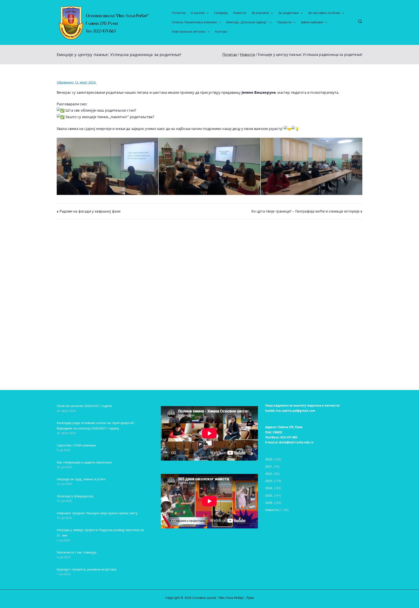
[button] (206, 13)
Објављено (76, 82)
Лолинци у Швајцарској (75, 496)
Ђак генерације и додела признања (84, 462)
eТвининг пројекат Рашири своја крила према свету (97, 513)
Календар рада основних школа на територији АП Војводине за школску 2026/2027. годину (95, 425)
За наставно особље (324, 13)
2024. (269, 488)
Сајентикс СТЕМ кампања (76, 445)
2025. (269, 495)
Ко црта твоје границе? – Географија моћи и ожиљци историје (305, 211)
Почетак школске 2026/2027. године (84, 406)
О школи (197, 13)
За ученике (260, 13)
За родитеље (288, 13)
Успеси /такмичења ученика (194, 22)
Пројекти (284, 22)
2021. (269, 466)
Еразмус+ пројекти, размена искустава (87, 569)
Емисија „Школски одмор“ (247, 22)
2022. (269, 474)
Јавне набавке (312, 22)
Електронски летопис (189, 32)
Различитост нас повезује (76, 552)
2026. (269, 503)
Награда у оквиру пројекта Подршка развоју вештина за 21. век (100, 532)
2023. (269, 481)
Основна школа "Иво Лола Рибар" (218, 598)
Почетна (178, 13)
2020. (269, 459)
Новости (239, 13)
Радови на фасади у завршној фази (90, 211)
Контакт (221, 32)
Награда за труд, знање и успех (81, 479)
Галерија (221, 13)
